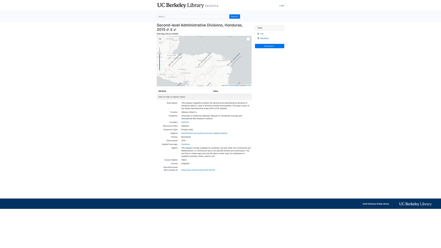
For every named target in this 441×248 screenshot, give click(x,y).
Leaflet (225, 85)
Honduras (185, 144)
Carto (249, 85)
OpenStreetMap (234, 85)
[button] (160, 39)
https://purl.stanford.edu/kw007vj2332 (198, 170)
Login (281, 5)
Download (269, 46)
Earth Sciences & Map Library (376, 204)
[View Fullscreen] (248, 39)
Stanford (185, 122)
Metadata (264, 38)
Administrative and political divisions (197, 133)
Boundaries (222, 133)
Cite (262, 33)
